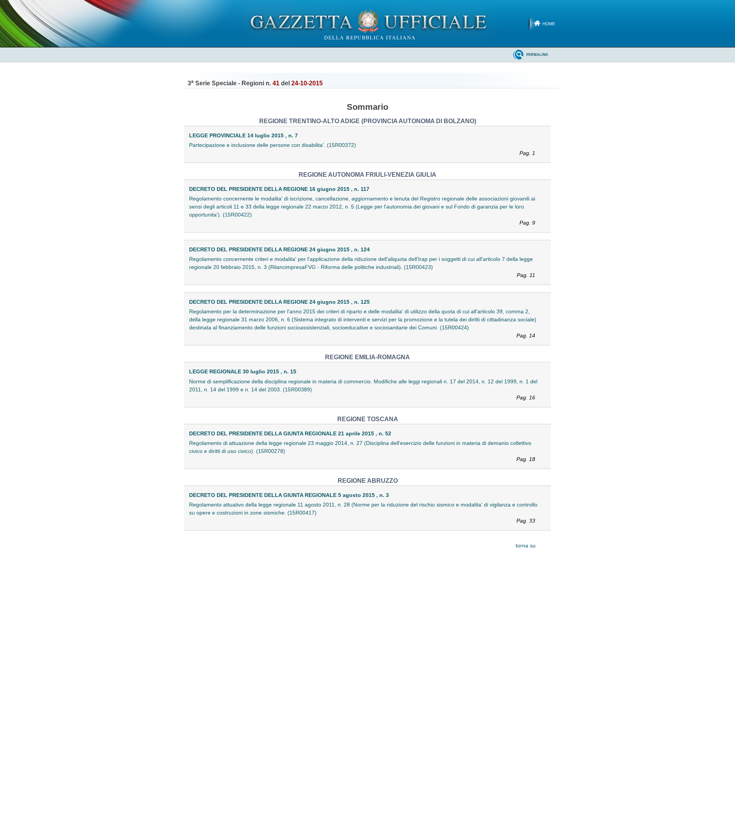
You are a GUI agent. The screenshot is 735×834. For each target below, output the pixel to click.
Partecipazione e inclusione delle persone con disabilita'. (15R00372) (362, 149)
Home (548, 23)
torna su (526, 546)
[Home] (367, 23)
